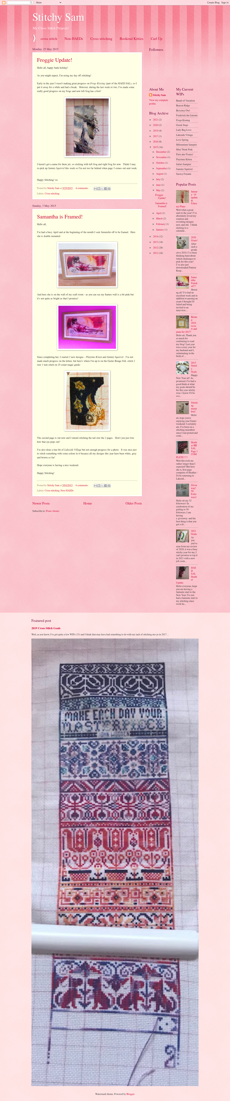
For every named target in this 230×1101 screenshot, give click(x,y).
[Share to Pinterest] (109, 188)
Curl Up (156, 38)
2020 (156, 125)
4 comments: (82, 188)
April (159, 213)
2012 (156, 247)
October (160, 162)
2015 (156, 147)
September (161, 168)
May (158, 190)
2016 (156, 141)
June (158, 184)
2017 (156, 136)
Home (87, 503)
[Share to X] (102, 188)
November (161, 157)
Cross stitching (101, 38)
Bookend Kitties (131, 38)
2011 (156, 253)
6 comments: (82, 485)
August (160, 173)
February (161, 224)
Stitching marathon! (194, 407)
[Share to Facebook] (105, 188)
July (158, 179)
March (159, 218)
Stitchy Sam (58, 16)
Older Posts (134, 503)
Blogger (130, 1094)
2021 (156, 119)
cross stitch (49, 38)
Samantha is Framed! (60, 216)
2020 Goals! (194, 239)
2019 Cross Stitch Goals (45, 628)
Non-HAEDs (74, 38)
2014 (156, 236)
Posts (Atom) (52, 511)
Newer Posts (41, 503)
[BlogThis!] (99, 188)
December (161, 151)
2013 (156, 242)
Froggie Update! (54, 59)
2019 (156, 130)
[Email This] (95, 188)
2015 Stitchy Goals (194, 367)
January (160, 229)
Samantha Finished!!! (194, 281)
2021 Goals (194, 532)
